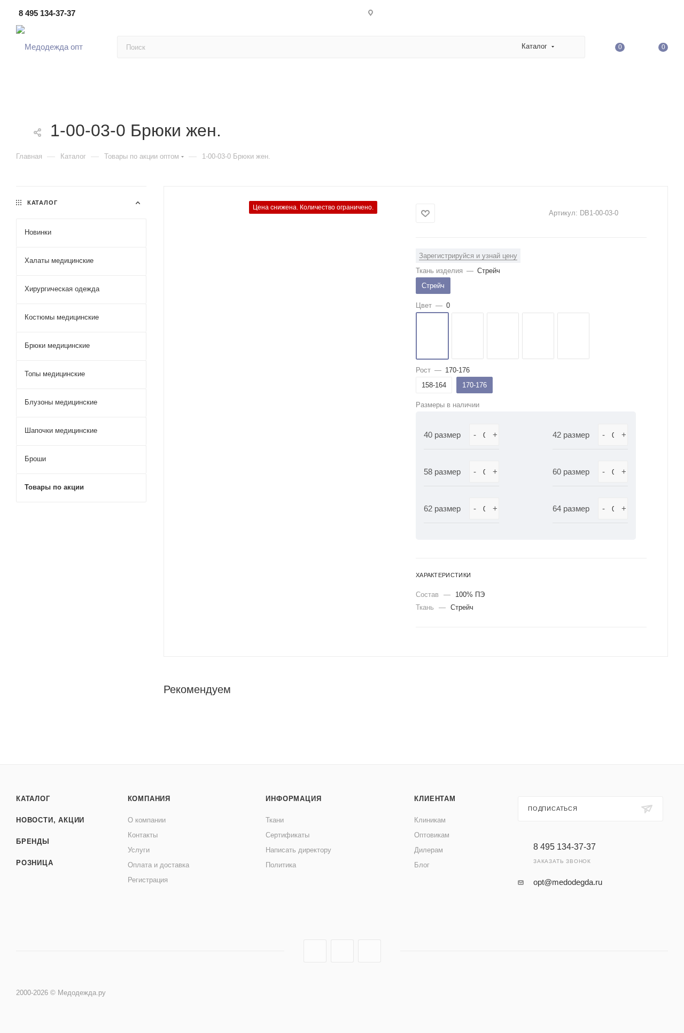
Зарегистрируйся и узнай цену (468, 256)
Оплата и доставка (158, 865)
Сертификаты (287, 835)
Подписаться (553, 808)
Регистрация (148, 880)
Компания (149, 799)
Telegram (342, 950)
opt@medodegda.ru (567, 882)
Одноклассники (369, 950)
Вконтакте (315, 950)
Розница (34, 863)
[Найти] (572, 47)
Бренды (33, 841)
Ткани (275, 820)
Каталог (33, 799)
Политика (281, 865)
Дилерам (428, 850)
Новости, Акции (50, 820)
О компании (147, 820)
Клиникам (430, 820)
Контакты (143, 835)
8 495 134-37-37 (47, 13)
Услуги (139, 850)
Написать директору (298, 850)
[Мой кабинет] (663, 14)
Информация (293, 799)
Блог (422, 865)
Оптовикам (431, 835)
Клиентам (434, 799)
